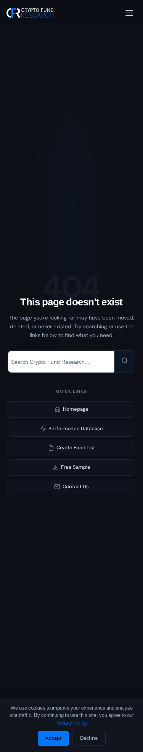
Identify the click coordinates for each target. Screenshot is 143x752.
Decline (89, 738)
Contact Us (76, 486)
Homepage (75, 409)
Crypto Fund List (75, 447)
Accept (53, 738)
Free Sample (75, 467)
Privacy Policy (71, 723)
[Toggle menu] (129, 13)
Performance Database (75, 428)
